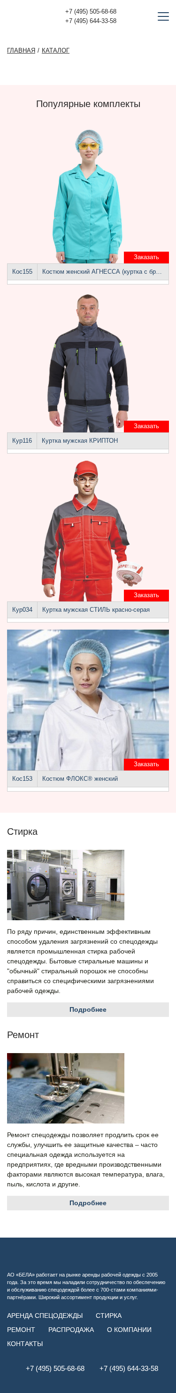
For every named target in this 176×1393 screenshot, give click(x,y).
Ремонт (21, 1329)
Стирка (109, 1315)
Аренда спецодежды (45, 1315)
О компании (129, 1329)
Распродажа (71, 1329)
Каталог (55, 50)
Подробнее (88, 1009)
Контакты (25, 1343)
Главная (21, 50)
